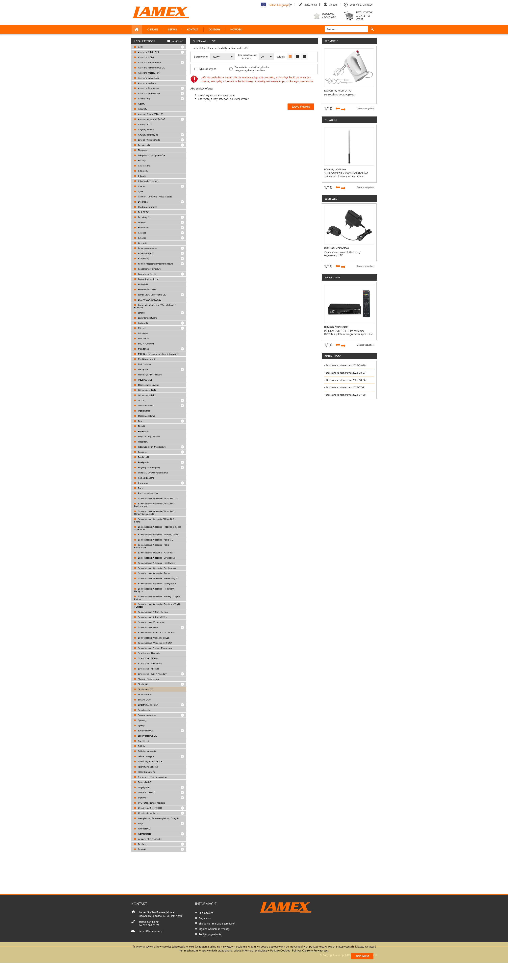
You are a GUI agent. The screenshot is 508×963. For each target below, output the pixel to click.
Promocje (331, 41)
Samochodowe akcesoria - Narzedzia (155, 552)
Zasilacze (142, 844)
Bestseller (331, 198)
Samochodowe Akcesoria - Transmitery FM (158, 578)
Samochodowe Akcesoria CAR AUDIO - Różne (154, 520)
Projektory (143, 441)
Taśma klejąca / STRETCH (150, 761)
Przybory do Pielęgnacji (149, 467)
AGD (140, 47)
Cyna (140, 191)
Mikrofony (143, 333)
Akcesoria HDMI (146, 57)
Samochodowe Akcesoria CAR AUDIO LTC (158, 498)
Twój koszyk (364, 15)
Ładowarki (143, 323)
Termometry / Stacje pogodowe (153, 777)
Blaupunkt (143, 150)
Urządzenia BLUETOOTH (150, 808)
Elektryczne (143, 227)
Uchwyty (142, 797)
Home (210, 47)
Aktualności (333, 356)
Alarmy (141, 103)
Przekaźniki (143, 457)
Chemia (141, 186)
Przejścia (142, 452)
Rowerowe (143, 483)
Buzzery (141, 160)
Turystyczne (143, 787)
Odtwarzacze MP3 (147, 395)
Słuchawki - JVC (145, 689)
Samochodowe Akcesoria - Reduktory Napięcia (154, 590)
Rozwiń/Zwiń (177, 41)
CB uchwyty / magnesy (149, 181)
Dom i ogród (144, 217)
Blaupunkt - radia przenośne (151, 155)
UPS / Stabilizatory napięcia (151, 802)
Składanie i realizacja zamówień (217, 923)
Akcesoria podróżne (147, 83)
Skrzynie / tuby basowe (149, 679)
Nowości (236, 29)
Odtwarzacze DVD (147, 390)
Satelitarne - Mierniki (148, 668)
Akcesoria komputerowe (149, 62)
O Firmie (152, 29)
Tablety (141, 746)
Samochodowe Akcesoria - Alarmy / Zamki (158, 534)
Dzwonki (142, 222)
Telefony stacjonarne (148, 766)
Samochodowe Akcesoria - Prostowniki (156, 563)
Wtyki (140, 823)
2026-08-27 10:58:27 (361, 4)
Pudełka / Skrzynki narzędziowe (153, 472)
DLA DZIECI (143, 212)
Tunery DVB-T (144, 782)
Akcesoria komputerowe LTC (151, 67)
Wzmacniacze (144, 833)
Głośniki (142, 232)
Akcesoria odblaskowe (148, 78)
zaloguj (333, 4)
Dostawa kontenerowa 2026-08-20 (346, 365)
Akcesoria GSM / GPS (148, 52)
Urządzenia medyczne (148, 813)
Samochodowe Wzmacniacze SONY (155, 643)
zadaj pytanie (301, 106)
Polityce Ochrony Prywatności (310, 950)
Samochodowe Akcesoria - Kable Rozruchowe (151, 546)
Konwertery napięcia (148, 279)
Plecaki (141, 426)
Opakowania (144, 410)
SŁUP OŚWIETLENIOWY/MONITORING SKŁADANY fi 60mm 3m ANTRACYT (346, 175)
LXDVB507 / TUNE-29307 (336, 327)
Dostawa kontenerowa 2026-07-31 (346, 387)
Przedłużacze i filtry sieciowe (152, 446)
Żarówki (142, 849)
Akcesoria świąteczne (148, 88)
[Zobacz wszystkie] (365, 108)
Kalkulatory (143, 258)
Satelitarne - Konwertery (150, 663)
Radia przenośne (146, 477)
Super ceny (332, 277)
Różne (141, 488)
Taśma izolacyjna (146, 756)
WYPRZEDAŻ (144, 828)
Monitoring (143, 348)
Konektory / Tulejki (147, 274)
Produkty (222, 47)
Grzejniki (142, 243)
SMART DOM (144, 699)
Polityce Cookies (280, 950)
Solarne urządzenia (147, 715)
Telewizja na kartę (146, 772)
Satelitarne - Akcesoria (149, 653)
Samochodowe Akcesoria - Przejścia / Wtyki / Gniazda (157, 605)
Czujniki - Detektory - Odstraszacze (155, 196)
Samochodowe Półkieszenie (151, 622)
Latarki (141, 312)
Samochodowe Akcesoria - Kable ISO (155, 539)
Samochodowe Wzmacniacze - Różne (156, 632)
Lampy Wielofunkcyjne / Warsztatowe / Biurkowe (154, 306)
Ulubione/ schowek (329, 15)
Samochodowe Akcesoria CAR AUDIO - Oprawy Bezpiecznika (154, 512)
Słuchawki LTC (145, 694)
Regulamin (205, 918)
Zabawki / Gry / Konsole (149, 839)
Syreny (141, 725)
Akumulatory (144, 98)
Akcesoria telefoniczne (149, 93)
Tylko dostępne (207, 68)
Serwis (172, 29)
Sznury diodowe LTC (147, 735)
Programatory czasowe (149, 436)
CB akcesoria (144, 165)
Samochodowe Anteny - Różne (152, 617)
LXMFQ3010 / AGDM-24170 (337, 90)
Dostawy (214, 29)
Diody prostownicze (147, 207)
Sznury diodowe (145, 730)
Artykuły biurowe (146, 129)
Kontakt (192, 29)
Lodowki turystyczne (147, 318)
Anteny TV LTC (145, 124)
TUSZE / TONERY (146, 792)
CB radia (142, 176)
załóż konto (311, 4)
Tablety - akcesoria (147, 751)
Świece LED (143, 741)
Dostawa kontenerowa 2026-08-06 (346, 380)
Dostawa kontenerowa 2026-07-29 (346, 394)
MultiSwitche (144, 364)
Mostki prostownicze (148, 359)
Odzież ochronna (146, 405)
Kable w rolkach (145, 253)
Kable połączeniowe (147, 248)
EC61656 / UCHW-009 (335, 169)
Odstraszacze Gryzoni (148, 385)
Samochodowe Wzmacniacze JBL (153, 637)
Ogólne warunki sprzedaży (214, 928)
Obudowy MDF (145, 379)
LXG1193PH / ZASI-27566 (336, 248)
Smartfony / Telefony (148, 704)
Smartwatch (144, 710)
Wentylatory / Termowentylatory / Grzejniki (158, 818)
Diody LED (143, 201)
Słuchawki (143, 684)
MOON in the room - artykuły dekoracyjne (158, 354)
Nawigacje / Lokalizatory (150, 374)
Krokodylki (143, 284)
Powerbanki (143, 431)
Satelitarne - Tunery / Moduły (152, 673)
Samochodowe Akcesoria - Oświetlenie (156, 557)
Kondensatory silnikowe (149, 268)
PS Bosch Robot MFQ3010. (339, 94)
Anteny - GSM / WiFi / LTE (150, 114)
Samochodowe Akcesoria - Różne (154, 573)
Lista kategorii (144, 41)
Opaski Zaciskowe (146, 416)
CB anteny (143, 170)
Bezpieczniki (144, 145)
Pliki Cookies (206, 912)
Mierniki (142, 328)
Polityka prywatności (210, 934)
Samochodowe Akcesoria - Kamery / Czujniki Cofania (157, 597)
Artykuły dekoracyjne (148, 134)
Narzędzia (143, 369)
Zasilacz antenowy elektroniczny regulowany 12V (342, 253)
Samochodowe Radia (148, 627)
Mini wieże (143, 338)
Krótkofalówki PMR (147, 289)
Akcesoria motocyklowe (149, 72)
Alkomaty (142, 109)
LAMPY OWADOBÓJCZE (149, 299)
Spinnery (142, 720)
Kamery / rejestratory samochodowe (155, 263)
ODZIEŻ (141, 400)
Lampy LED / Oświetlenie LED (152, 294)
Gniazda (142, 238)
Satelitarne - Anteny (148, 658)
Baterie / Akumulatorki (149, 140)
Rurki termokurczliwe (148, 493)
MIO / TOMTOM (146, 343)
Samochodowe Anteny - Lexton (153, 612)
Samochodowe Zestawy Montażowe (155, 648)
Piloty (140, 421)
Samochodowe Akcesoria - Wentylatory (157, 583)
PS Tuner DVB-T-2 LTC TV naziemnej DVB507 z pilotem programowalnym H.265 (348, 332)
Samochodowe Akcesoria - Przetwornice (157, 568)
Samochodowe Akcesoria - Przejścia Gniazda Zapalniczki (157, 528)
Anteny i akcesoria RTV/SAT (151, 119)
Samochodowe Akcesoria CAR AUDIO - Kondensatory (154, 504)
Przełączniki (143, 462)
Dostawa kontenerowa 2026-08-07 (346, 372)
